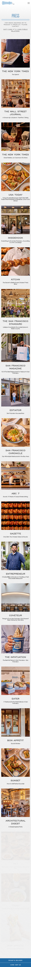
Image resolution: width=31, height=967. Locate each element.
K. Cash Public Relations (19, 30)
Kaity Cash (7, 29)
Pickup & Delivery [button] (15, 960)
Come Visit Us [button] (15, 965)
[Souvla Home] (7, 3)
